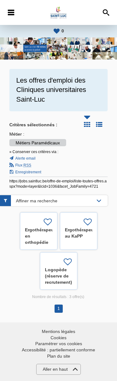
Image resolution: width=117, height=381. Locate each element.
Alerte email (25, 158)
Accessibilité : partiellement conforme (58, 349)
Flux (23, 165)
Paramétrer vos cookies (58, 343)
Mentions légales (58, 331)
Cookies (58, 337)
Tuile (87, 124)
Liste (99, 124)
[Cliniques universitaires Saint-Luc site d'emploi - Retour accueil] (58, 12)
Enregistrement (28, 172)
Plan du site (58, 356)
